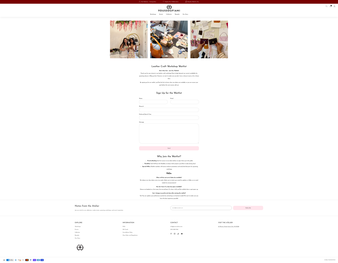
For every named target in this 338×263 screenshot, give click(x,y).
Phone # (141, 106)
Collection (169, 14)
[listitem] (148, 2)
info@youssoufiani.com (176, 226)
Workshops (153, 14)
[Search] (326, 6)
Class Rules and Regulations (130, 235)
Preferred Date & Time (145, 114)
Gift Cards (125, 229)
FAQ (124, 226)
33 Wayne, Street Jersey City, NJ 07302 (228, 226)
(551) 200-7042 (174, 229)
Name (140, 98)
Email (171, 98)
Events (161, 14)
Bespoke (177, 14)
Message (141, 122)
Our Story (185, 14)
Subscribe (248, 207)
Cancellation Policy (128, 232)
